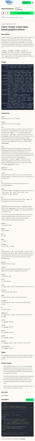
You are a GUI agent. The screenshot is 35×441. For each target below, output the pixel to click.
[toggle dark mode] (3, 13)
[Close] (32, 2)
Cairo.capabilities (9, 164)
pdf (3, 270)
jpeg (14, 263)
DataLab (23, 438)
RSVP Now (26, 2)
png (13, 251)
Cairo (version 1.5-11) (8, 24)
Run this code (29, 399)
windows (6, 321)
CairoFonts (5, 395)
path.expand (5, 143)
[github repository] (7, 13)
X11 (10, 225)
